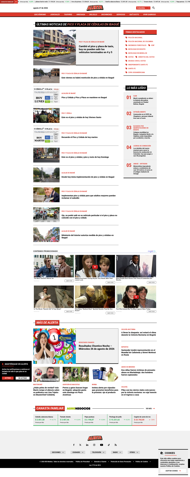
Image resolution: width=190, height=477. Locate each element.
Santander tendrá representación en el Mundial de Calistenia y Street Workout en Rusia (138, 352)
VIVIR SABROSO (149, 14)
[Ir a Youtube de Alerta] (101, 445)
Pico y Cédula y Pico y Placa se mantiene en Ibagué (84, 97)
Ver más (149, 408)
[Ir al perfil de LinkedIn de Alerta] (87, 445)
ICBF (152, 45)
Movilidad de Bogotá (136, 49)
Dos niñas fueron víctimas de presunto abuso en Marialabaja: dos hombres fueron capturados (138, 372)
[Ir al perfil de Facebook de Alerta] (73, 445)
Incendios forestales (137, 45)
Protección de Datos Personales (121, 461)
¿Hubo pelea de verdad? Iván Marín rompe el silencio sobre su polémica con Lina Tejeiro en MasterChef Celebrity (46, 391)
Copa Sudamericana (136, 72)
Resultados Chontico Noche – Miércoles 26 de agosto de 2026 (96, 347)
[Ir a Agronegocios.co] (78, 408)
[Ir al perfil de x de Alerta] (80, 445)
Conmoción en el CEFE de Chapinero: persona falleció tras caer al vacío (143, 116)
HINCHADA (80, 14)
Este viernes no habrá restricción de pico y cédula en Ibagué (88, 78)
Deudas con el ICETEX (137, 61)
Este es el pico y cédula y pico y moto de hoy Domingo (85, 157)
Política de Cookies (173, 466)
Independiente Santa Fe (138, 65)
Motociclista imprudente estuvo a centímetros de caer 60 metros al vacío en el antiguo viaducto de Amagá (142, 170)
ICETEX (130, 57)
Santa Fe (132, 68)
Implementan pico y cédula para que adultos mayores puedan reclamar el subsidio (89, 196)
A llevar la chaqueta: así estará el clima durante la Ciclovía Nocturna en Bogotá (138, 333)
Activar (8, 378)
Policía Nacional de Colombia (140, 41)
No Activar (23, 378)
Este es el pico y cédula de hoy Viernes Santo (81, 117)
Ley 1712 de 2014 (95, 465)
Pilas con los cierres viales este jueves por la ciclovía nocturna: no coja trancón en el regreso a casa (138, 392)
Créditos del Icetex (146, 57)
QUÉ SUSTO (134, 14)
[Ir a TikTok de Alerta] (109, 445)
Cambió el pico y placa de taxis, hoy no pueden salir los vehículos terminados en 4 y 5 (96, 49)
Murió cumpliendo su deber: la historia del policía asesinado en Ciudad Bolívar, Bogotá (143, 101)
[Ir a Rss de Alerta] (116, 445)
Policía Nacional (135, 38)
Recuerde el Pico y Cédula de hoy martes (80, 137)
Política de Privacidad (83, 461)
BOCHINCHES (106, 14)
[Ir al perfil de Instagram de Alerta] (94, 445)
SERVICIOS (120, 14)
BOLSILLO (93, 14)
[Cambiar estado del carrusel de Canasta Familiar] (16, 2)
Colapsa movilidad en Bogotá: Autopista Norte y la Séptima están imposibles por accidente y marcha (143, 135)
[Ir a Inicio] (94, 8)
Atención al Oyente (100, 461)
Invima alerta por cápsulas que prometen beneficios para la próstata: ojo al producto (105, 390)
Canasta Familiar (7, 2)
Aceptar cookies (172, 471)
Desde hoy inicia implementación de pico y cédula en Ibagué (88, 177)
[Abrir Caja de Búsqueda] (153, 7)
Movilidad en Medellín (137, 53)
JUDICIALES (55, 14)
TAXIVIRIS (68, 14)
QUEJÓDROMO (40, 14)
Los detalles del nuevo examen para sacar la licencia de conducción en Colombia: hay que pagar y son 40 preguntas (142, 152)
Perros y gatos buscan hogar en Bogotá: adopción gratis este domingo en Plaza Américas (75, 391)
